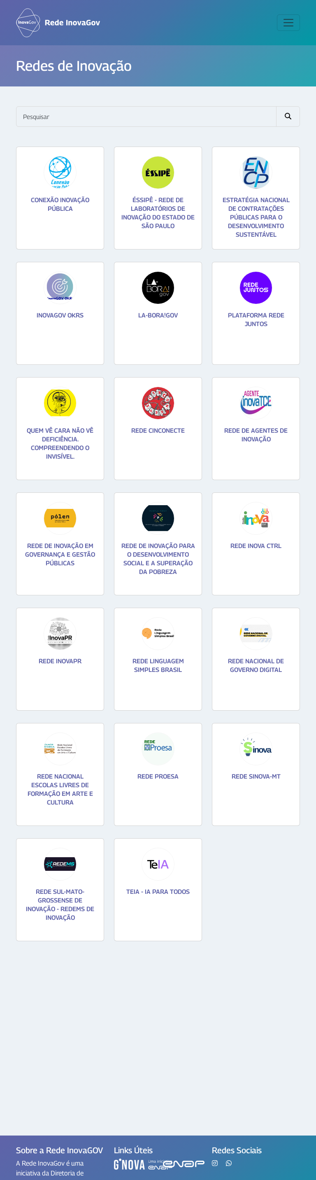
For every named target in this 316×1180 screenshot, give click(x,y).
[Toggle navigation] (288, 22)
